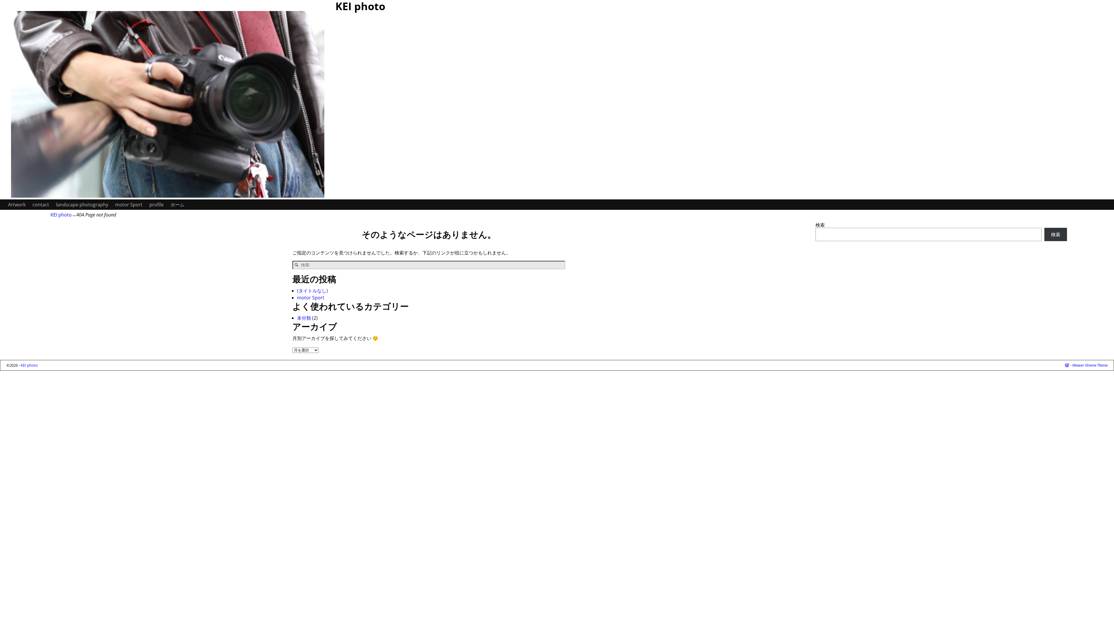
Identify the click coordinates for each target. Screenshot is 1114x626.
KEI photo (61, 215)
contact (40, 204)
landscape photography (82, 204)
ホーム (178, 204)
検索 (820, 225)
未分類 (304, 318)
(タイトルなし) (312, 290)
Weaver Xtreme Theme (1090, 365)
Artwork (17, 204)
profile (156, 204)
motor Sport (128, 204)
